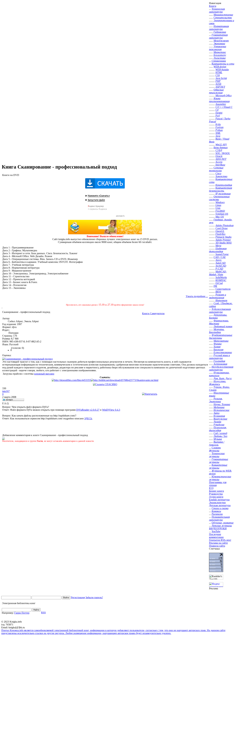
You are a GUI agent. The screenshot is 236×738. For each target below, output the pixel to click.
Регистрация (78, 597)
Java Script (221, 78)
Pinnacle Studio (223, 237)
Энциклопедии (217, 502)
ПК (215, 286)
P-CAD (219, 268)
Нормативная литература (219, 27)
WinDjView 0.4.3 (111, 409)
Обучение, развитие (223, 522)
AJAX (218, 84)
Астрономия (220, 364)
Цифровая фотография (218, 250)
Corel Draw (221, 228)
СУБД (218, 150)
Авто (216, 413)
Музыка (218, 439)
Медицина (219, 407)
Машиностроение (223, 14)
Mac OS (219, 216)
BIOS (218, 291)
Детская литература (220, 505)
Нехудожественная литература (221, 368)
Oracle (219, 156)
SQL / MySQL (222, 153)
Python (219, 130)
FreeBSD (220, 211)
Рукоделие (219, 424)
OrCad (219, 283)
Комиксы (216, 511)
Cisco (218, 173)
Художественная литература (220, 310)
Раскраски (217, 514)
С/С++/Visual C (223, 107)
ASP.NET (220, 86)
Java (217, 136)
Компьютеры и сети (223, 63)
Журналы (214, 450)
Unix (217, 208)
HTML (218, 72)
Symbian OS (221, 213)
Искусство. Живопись (217, 383)
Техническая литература (217, 10)
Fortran (219, 127)
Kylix (218, 124)
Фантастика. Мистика (219, 322)
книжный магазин (44, 373)
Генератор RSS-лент (220, 540)
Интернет (221, 300)
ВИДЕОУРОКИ (218, 528)
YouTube (216, 531)
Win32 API (221, 144)
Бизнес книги (216, 491)
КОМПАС (220, 280)
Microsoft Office (223, 95)
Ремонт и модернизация (217, 296)
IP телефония (223, 193)
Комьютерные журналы (218, 466)
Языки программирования (219, 100)
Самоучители (223, 289)
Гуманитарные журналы (218, 460)
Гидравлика (220, 32)
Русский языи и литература (219, 357)
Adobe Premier (223, 239)
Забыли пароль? (94, 597)
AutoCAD (220, 263)
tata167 (6, 391)
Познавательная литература (219, 518)
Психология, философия (218, 429)
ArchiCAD (220, 265)
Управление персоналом (217, 48)
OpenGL (219, 231)
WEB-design (220, 66)
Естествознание (223, 352)
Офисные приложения (216, 91)
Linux (218, 205)
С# (217, 110)
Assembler (220, 104)
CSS (217, 75)
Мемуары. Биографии (216, 331)
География (219, 361)
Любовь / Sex (220, 436)
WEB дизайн (222, 69)
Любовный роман (223, 326)
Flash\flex (220, 234)
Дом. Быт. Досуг (223, 378)
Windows (220, 202)
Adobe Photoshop (224, 225)
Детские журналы (222, 525)
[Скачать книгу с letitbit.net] (124, 380)
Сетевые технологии (216, 169)
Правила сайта (217, 545)
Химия (217, 346)
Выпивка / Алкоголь (216, 443)
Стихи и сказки (220, 508)
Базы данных (221, 147)
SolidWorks (221, 277)
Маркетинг (220, 52)
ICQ (211, 488)
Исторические (221, 410)
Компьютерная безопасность (220, 189)
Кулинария (219, 416)
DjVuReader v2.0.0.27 (87, 409)
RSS (43, 612)
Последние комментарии (216, 536)
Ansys (218, 260)
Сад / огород (220, 433)
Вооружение (220, 418)
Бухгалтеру (220, 55)
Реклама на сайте (218, 543)
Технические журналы (217, 455)
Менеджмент (221, 40)
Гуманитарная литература (218, 36)
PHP (218, 81)
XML (218, 133)
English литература (219, 499)
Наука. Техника (222, 404)
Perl (217, 115)
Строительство (223, 17)
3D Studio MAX (223, 242)
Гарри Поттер (21, 612)
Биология (218, 349)
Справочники (219, 60)
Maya (218, 245)
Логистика (220, 58)
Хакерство (221, 176)
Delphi (218, 112)
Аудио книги (216, 496)
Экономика (219, 43)
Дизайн (217, 421)
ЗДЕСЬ (88, 418)
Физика (218, 343)
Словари (216, 447)
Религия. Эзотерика (216, 400)
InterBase (220, 164)
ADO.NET (220, 159)
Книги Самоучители (153, 313)
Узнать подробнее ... (197, 296)
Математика (221, 340)
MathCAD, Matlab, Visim (218, 273)
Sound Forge (222, 254)
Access (218, 162)
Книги (212, 6)
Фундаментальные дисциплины (220, 336)
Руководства (216, 493)
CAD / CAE (220, 257)
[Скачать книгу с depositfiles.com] (71, 380)
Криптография (223, 185)
